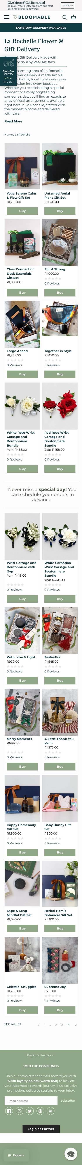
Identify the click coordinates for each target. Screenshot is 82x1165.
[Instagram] (19, 1111)
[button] (71, 1154)
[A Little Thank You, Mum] (60, 712)
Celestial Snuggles (21, 987)
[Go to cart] (73, 17)
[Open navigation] (6, 17)
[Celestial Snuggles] (22, 954)
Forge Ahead (17, 351)
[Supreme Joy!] (60, 960)
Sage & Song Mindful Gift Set (19, 913)
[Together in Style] (60, 318)
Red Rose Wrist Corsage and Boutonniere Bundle (56, 439)
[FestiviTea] (60, 630)
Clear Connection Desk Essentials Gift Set (21, 273)
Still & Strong (54, 269)
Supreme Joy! (55, 987)
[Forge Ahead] (22, 324)
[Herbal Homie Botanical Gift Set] (60, 884)
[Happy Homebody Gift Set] (22, 798)
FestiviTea (52, 657)
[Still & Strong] (60, 242)
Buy (22, 211)
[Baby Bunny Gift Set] (60, 798)
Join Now (68, 5)
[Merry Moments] (22, 712)
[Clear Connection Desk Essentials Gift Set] (22, 242)
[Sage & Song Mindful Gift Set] (22, 883)
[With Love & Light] (22, 630)
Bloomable (28, 1139)
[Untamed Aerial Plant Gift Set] (60, 166)
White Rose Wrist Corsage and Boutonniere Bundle (21, 439)
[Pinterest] (40, 1111)
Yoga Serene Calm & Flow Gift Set (21, 195)
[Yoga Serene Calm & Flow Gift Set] (22, 166)
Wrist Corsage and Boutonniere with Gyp (22, 567)
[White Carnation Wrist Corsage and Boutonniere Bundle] (60, 536)
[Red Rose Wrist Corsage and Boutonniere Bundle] (60, 406)
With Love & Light (21, 657)
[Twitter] (30, 1111)
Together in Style (58, 351)
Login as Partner (41, 1129)
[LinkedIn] (50, 1111)
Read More (13, 121)
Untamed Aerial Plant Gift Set (57, 195)
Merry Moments (19, 739)
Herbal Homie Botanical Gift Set (58, 913)
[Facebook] (9, 1111)
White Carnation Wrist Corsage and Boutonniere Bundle (59, 569)
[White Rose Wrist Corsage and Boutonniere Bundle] (22, 406)
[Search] (64, 17)
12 (55, 1025)
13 (61, 1025)
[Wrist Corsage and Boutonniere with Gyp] (22, 536)
